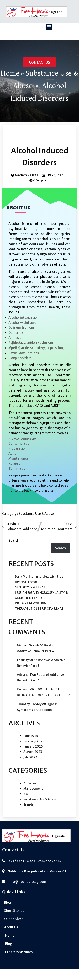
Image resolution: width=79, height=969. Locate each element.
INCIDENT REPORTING (30, 603)
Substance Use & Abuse (36, 514)
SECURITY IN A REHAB (30, 587)
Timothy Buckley (29, 704)
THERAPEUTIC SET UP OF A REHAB (39, 608)
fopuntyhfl (25, 660)
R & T (27, 794)
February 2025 (33, 741)
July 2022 (30, 757)
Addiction (30, 783)
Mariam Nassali (28, 645)
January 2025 (33, 746)
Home (10, 73)
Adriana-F (24, 675)
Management (33, 788)
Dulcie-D (23, 689)
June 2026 (30, 736)
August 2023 (32, 752)
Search (14, 540)
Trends (28, 804)
